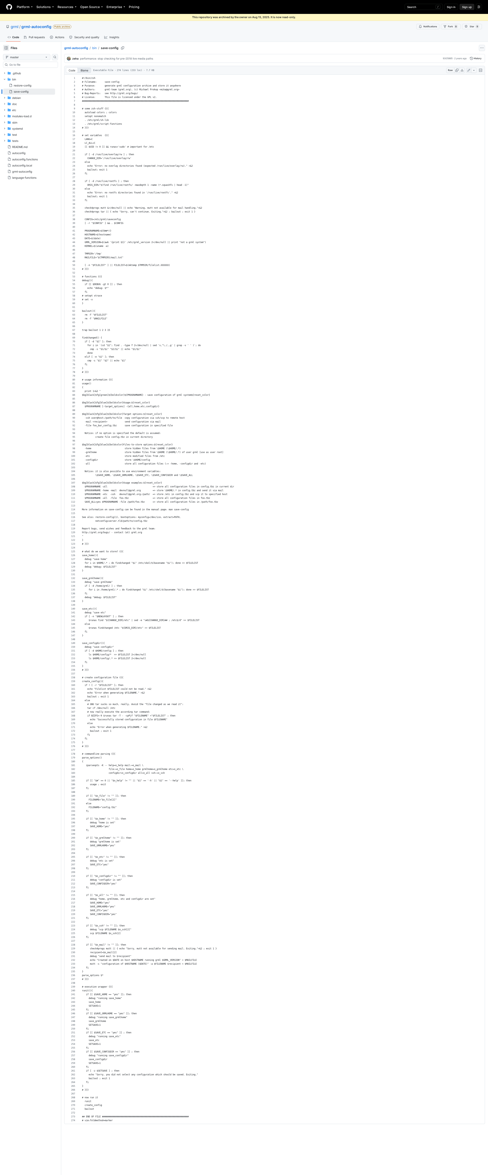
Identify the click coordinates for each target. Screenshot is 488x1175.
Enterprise (114, 7)
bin (94, 48)
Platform (23, 7)
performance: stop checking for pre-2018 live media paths (116, 58)
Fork (452, 26)
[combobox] (32, 65)
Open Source (90, 7)
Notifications (430, 26)
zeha (75, 58)
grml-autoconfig (36, 26)
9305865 (448, 58)
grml (14, 26)
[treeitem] (29, 92)
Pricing (134, 7)
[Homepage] (9, 7)
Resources (65, 7)
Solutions (43, 7)
